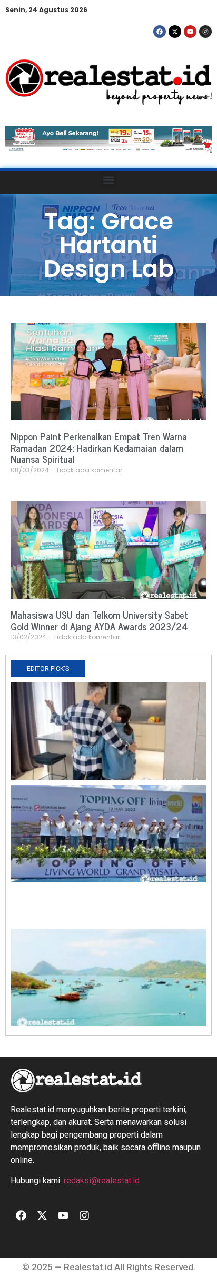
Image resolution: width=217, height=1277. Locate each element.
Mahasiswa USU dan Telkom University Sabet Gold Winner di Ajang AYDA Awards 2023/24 (99, 620)
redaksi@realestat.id (102, 1180)
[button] (108, 179)
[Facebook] (159, 31)
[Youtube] (190, 31)
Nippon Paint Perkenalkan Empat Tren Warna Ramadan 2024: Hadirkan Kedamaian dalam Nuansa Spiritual (99, 447)
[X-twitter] (175, 31)
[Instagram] (205, 31)
